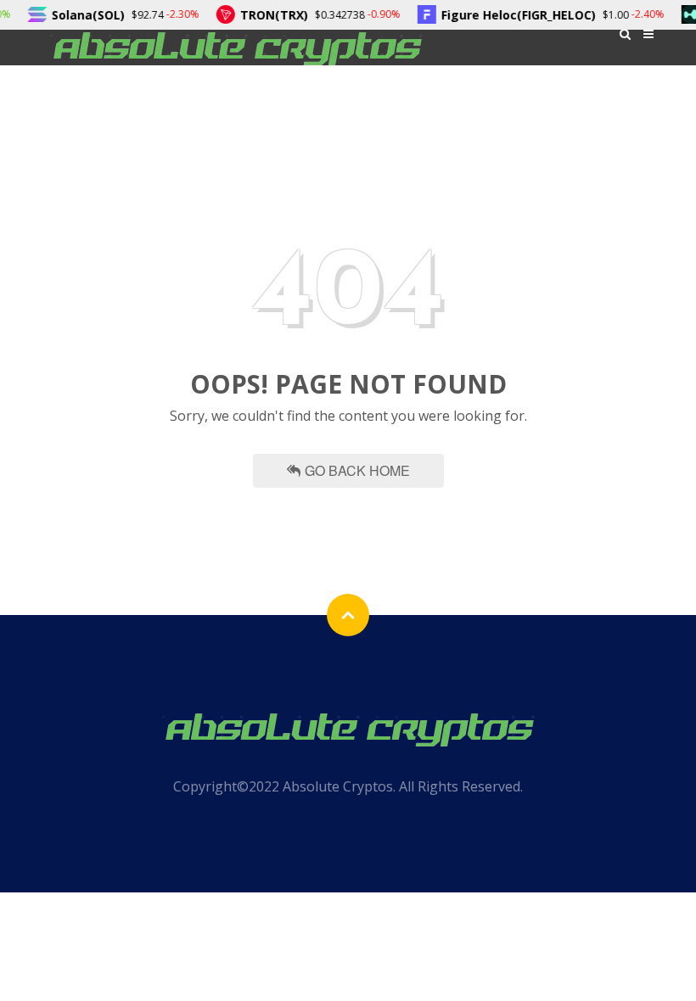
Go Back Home (357, 470)
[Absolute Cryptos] (235, 47)
